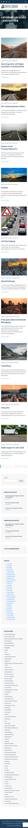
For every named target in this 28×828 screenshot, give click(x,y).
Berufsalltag (8, 641)
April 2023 (9, 589)
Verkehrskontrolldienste (11, 799)
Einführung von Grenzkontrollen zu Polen (14, 664)
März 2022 (9, 612)
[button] (26, 6)
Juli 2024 (9, 564)
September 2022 (11, 601)
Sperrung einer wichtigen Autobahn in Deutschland (12, 65)
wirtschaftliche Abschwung (12, 803)
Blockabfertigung (9, 645)
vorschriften (8, 801)
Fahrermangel (8, 678)
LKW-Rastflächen (9, 734)
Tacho (6, 781)
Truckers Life (8, 786)
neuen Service (8, 750)
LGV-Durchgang (8, 241)
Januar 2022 (10, 615)
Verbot (6, 794)
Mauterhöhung (8, 281)
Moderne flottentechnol (11, 745)
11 (20, 466)
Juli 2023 (9, 583)
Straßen (7, 770)
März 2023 (9, 590)
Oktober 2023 (10, 578)
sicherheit (7, 763)
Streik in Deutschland (10, 779)
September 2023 (11, 580)
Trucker (7, 783)
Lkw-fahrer (8, 723)
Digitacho (7, 661)
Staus (6, 766)
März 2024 (9, 569)
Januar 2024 (10, 573)
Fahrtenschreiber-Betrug (11, 685)
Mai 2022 (9, 608)
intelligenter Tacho (10, 705)
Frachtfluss (6, 365)
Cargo (6, 650)
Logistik (7, 741)
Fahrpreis (5, 407)
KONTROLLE (8, 710)
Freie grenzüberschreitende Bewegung (13, 321)
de (25, 1)
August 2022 (10, 603)
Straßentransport (9, 772)
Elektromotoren (9, 669)
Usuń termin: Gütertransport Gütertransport (12, 791)
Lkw (6, 721)
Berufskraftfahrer (9, 643)
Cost (6, 652)
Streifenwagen (8, 777)
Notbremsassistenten (10, 752)
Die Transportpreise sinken (13, 106)
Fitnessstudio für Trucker (11, 689)
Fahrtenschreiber (9, 683)
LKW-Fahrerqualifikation (11, 728)
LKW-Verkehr (8, 736)
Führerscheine (8, 696)
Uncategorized (8, 788)
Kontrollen (8, 712)
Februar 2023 (10, 592)
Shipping (7, 761)
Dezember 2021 (11, 617)
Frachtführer (8, 692)
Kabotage (7, 707)
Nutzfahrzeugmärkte (10, 754)
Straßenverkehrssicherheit (12, 775)
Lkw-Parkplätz (8, 732)
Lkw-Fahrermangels (10, 725)
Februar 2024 (10, 571)
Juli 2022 (9, 605)
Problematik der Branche (11, 757)
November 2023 (11, 576)
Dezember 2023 (11, 574)
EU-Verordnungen (9, 676)
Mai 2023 (9, 587)
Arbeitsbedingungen (10, 634)
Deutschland (8, 659)
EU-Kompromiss (9, 674)
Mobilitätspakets (9, 743)
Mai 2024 (9, 567)
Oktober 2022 (10, 599)
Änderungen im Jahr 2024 (12, 447)
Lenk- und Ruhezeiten (10, 716)
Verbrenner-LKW (9, 796)
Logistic (7, 739)
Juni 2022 (9, 607)
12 (24, 466)
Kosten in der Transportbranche (9, 147)
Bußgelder (7, 647)
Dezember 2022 (11, 596)
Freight (7, 694)
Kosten (7, 714)
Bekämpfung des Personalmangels (14, 638)
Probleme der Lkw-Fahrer (11, 759)
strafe (6, 768)
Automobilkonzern (10, 636)
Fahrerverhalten (9, 681)
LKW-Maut (7, 730)
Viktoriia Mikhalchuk (13, 60)
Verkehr (4, 187)
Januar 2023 (10, 594)
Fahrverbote (8, 687)
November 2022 (11, 598)
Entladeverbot (8, 672)
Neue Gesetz (8, 748)
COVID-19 (7, 654)
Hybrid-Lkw (8, 703)
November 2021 (11, 619)
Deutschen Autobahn (10, 656)
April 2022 (9, 610)
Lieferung (7, 719)
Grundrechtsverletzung (11, 701)
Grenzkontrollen (9, 698)
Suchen (6, 478)
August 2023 (10, 581)
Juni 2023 (9, 585)
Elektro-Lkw (8, 667)
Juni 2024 (9, 565)
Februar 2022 (10, 614)
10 (16, 466)
